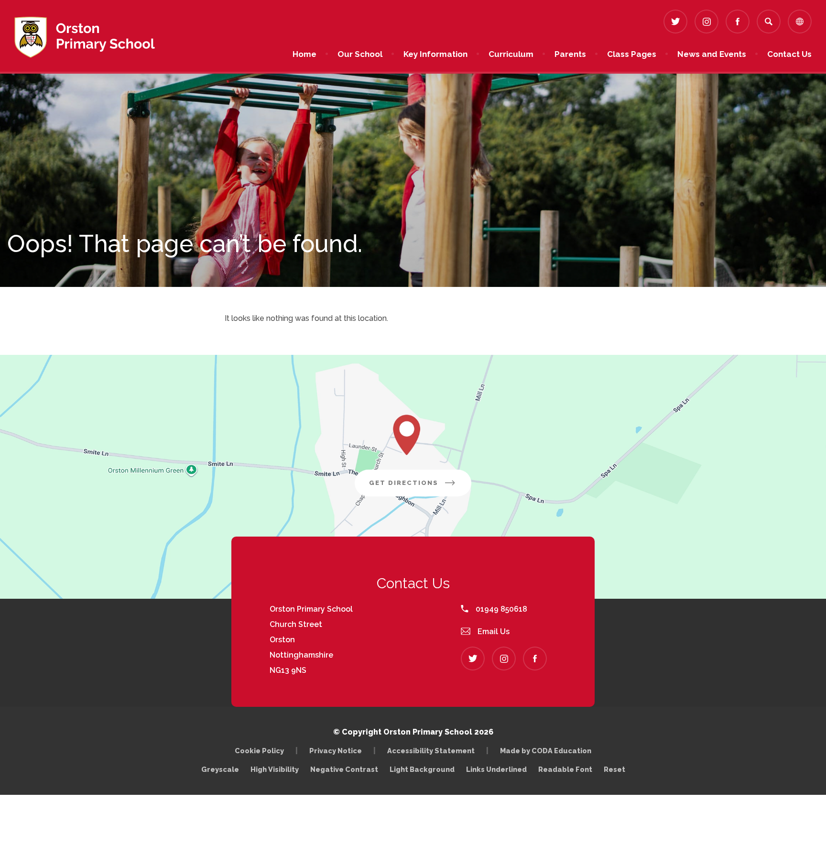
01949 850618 (500, 609)
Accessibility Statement (431, 751)
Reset (614, 769)
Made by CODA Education (548, 751)
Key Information (435, 54)
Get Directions (420, 487)
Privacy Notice (335, 751)
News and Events (711, 54)
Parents (570, 54)
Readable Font (565, 769)
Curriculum (511, 54)
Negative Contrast (344, 769)
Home (304, 54)
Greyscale (220, 769)
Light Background (422, 769)
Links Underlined (496, 769)
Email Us (493, 631)
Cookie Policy (259, 751)
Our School (359, 54)
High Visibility (274, 769)
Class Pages (631, 54)
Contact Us (789, 54)
